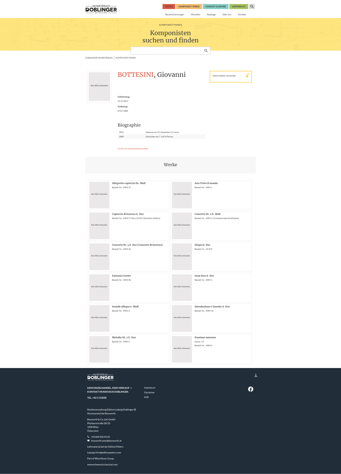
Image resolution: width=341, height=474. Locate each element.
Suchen (206, 50)
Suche (252, 6)
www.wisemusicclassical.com (102, 464)
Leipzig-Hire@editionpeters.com (104, 452)
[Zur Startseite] (101, 9)
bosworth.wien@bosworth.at (106, 440)
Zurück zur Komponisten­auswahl (133, 148)
